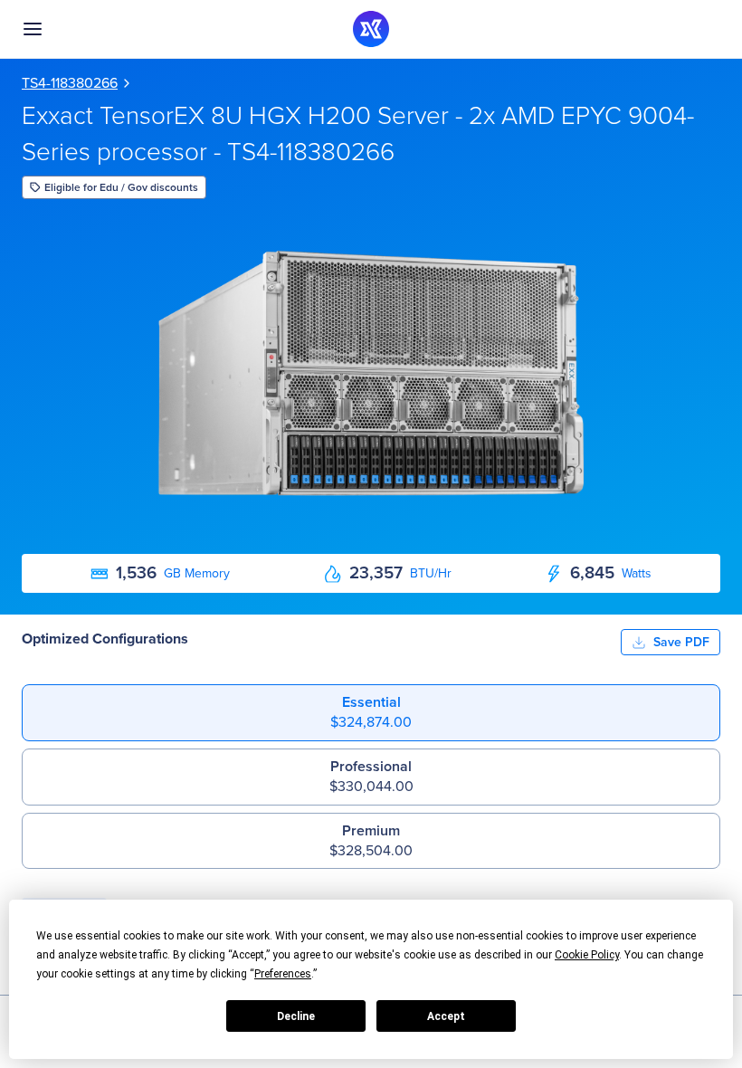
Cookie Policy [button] (587, 955)
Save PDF (681, 642)
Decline (296, 1016)
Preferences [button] (282, 974)
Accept (446, 1016)
